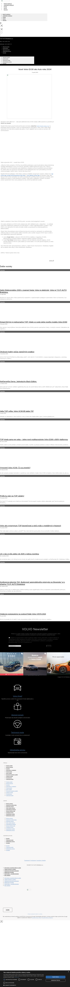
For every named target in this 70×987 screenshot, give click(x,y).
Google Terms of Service (47, 917)
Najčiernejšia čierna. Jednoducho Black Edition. (18, 381)
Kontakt (4, 52)
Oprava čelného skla (10, 811)
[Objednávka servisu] (17, 744)
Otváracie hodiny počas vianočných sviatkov (17, 352)
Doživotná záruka (10, 806)
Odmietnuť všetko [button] (55, 980)
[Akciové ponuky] (17, 709)
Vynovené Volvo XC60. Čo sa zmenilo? (15, 468)
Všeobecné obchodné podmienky (11, 870)
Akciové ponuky (6, 57)
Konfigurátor (5, 58)
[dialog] (35, 978)
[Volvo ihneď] (17, 690)
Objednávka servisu (7, 51)
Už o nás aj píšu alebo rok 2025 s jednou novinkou (19, 554)
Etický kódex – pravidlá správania (11, 873)
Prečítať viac (16, 977)
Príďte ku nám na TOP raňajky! (12, 496)
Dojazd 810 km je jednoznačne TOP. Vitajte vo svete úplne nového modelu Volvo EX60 (33, 322)
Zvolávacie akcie (9, 812)
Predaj (5, 6)
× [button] (68, 971)
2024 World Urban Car (43, 126)
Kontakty (8, 843)
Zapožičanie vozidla (10, 814)
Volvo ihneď (17, 696)
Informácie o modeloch (11, 770)
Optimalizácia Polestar (11, 809)
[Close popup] (1, 921)
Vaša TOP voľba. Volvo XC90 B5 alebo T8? (17, 411)
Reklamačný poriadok (9, 872)
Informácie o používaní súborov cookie (12, 867)
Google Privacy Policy (36, 917)
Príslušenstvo (9, 777)
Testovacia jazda (6, 60)
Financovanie (9, 771)
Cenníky (8, 768)
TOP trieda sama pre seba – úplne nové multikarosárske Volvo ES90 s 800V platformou (34, 439)
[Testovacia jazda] (17, 726)
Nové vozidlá (9, 773)
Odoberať (49, 645)
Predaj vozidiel (9, 765)
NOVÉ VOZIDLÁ (8, 3)
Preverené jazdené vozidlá (12, 774)
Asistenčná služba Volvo (11, 805)
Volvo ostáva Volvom (10, 808)
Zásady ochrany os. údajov (10, 869)
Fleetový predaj (9, 776)
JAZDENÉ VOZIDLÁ (9, 5)
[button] (23, 985)
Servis (5, 8)
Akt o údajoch (7, 875)
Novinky (6, 9)
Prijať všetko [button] (55, 977)
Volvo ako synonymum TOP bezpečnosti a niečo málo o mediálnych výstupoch (30, 526)
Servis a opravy (9, 803)
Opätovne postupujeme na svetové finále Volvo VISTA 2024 (23, 614)
